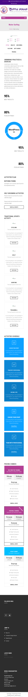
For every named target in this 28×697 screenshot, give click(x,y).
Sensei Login (14, 3)
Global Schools (9, 638)
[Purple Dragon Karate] (14, 10)
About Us (8, 632)
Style (7, 45)
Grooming (19, 45)
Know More (14, 426)
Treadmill (14, 310)
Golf (14, 255)
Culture (10, 48)
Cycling (14, 227)
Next (21, 36)
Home (10, 29)
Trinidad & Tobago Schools (11, 635)
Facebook (24, 1)
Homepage (9, 693)
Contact (7, 640)
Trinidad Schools (10, 695)
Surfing (14, 282)
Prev (7, 36)
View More (14, 242)
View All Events (14, 207)
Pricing (14, 52)
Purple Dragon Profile (16, 693)
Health (13, 45)
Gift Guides (17, 48)
